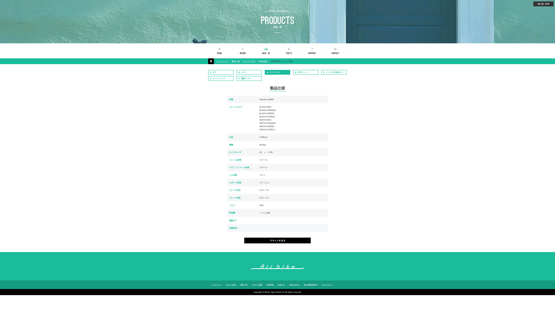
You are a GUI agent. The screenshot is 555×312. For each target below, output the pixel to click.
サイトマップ (327, 285)
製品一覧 (236, 61)
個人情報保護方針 (311, 285)
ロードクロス (249, 61)
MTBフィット (303, 72)
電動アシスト (246, 78)
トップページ (222, 61)
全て (214, 72)
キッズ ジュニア (219, 78)
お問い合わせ (294, 285)
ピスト (243, 72)
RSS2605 (263, 61)
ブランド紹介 (231, 285)
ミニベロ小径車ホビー (334, 72)
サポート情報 (257, 285)
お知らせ (281, 285)
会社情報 (270, 285)
